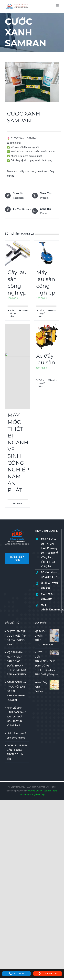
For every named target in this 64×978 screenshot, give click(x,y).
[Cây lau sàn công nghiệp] (17, 253)
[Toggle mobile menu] (57, 5)
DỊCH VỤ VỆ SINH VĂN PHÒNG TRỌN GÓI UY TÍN (17, 752)
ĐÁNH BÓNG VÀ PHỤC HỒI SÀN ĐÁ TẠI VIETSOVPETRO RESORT (16, 691)
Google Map (49, 973)
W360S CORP (35, 790)
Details (24, 310)
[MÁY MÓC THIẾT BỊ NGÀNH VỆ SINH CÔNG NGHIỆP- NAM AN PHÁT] (17, 366)
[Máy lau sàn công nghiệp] (46, 253)
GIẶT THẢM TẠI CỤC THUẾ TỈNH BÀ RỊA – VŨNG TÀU (16, 638)
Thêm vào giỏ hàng (13, 313)
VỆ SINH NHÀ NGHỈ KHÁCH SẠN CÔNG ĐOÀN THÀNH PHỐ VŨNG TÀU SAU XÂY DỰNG (16, 663)
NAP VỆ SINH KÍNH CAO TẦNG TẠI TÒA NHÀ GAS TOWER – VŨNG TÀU (16, 716)
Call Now (18, 973)
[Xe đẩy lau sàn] (46, 336)
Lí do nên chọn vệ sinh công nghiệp (16, 735)
